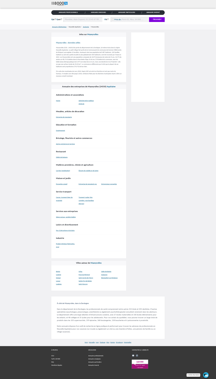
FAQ (52, 362)
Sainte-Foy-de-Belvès (85, 281)
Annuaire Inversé (153, 12)
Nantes (112, 342)
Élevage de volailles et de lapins (88, 171)
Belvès (58, 272)
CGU (52, 356)
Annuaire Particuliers (126, 12)
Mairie (58, 101)
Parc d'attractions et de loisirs (65, 230)
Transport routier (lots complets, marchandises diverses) (86, 201)
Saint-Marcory (83, 284)
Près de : (118, 20)
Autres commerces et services (65, 144)
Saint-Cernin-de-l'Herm (86, 278)
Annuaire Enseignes (98, 12)
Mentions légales (56, 365)
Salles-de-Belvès (106, 272)
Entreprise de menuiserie (64, 117)
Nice (107, 342)
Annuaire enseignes (94, 359)
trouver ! (157, 20)
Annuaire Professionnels (68, 12)
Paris (86, 342)
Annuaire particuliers (94, 362)
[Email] (133, 355)
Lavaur (58, 281)
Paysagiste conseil (61, 184)
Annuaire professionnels (95, 356)
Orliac (80, 272)
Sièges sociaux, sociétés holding (66, 217)
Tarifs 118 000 (55, 359)
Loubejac (59, 284)
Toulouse (102, 342)
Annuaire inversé (93, 365)
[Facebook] (137, 355)
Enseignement (60, 131)
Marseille (92, 342)
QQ (56, 19)
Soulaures (104, 275)
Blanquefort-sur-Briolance (109, 278)
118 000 (139, 362)
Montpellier (127, 342)
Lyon (97, 342)
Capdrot (58, 275)
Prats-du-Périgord (84, 275)
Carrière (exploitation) (63, 171)
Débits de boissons (62, 157)
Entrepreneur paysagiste (109, 184)
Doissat (58, 278)
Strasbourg (119, 342)
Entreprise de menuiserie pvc (88, 184)
